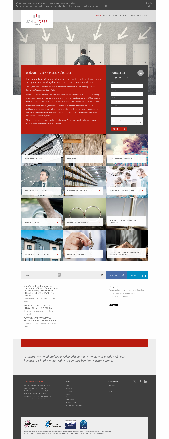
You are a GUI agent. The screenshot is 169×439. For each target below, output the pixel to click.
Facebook (111, 385)
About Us (107, 15)
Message (115, 106)
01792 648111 (119, 77)
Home (98, 15)
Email (113, 90)
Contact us (142, 15)
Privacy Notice (71, 402)
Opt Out (149, 3)
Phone (114, 98)
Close (150, 6)
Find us (132, 15)
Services (117, 15)
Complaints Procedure (74, 405)
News (125, 15)
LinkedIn (111, 391)
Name (113, 82)
